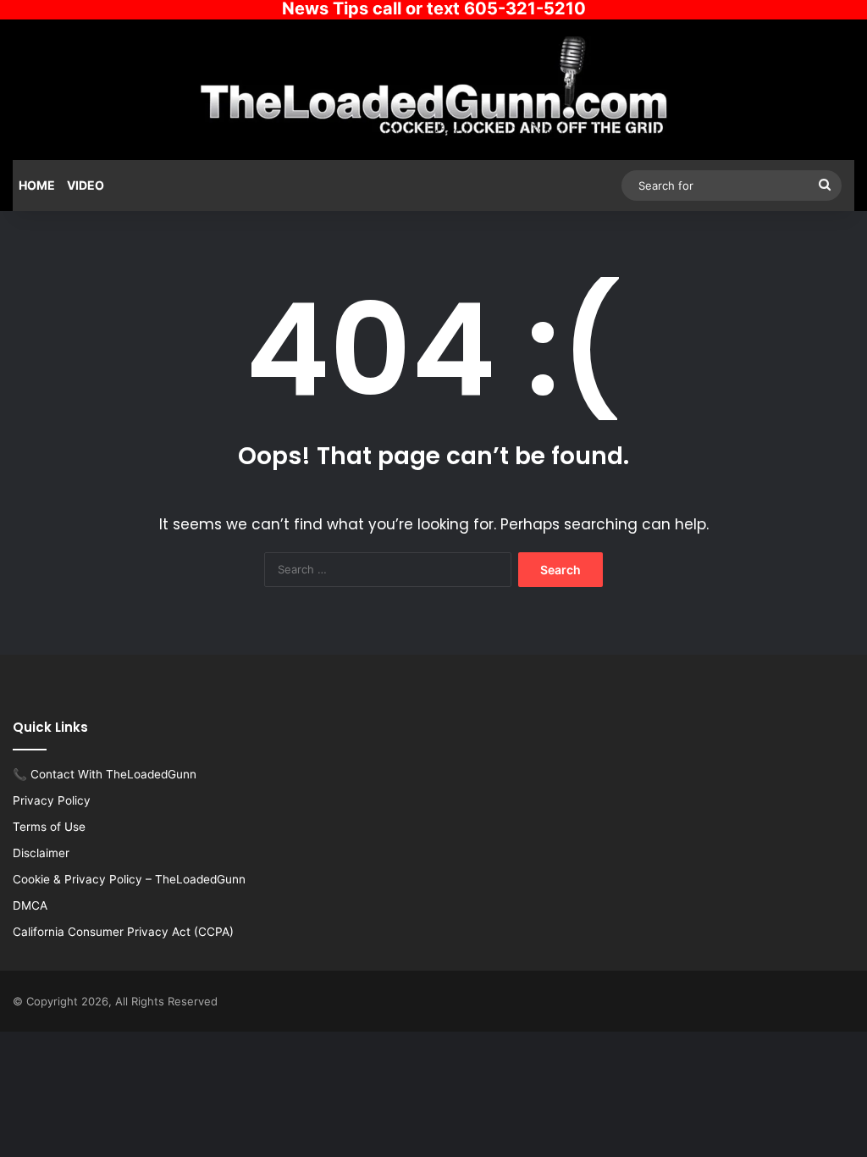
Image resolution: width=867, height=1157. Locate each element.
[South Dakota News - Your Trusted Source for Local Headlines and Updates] (434, 87)
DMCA (30, 905)
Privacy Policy (52, 800)
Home (37, 185)
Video (85, 185)
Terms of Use (49, 826)
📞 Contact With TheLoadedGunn (104, 774)
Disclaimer (41, 853)
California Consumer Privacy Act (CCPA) (123, 931)
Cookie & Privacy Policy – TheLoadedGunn (129, 879)
